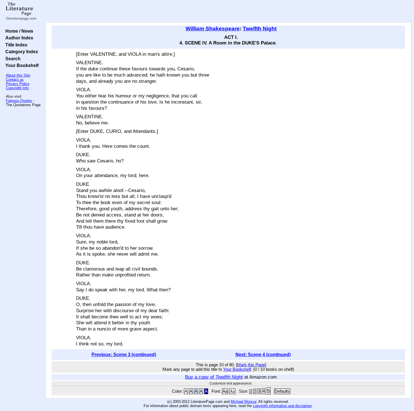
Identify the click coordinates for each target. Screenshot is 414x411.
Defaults (282, 391)
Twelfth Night (260, 29)
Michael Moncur (243, 401)
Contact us (15, 79)
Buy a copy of (214, 377)
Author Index (18, 37)
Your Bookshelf (21, 65)
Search (12, 58)
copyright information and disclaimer (282, 406)
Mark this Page (251, 365)
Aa (225, 391)
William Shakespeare (213, 29)
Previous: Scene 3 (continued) (124, 354)
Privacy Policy (18, 84)
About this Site (18, 75)
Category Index (20, 51)
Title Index (15, 44)
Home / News (18, 30)
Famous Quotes (19, 101)
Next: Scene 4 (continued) (263, 354)
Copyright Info (17, 88)
